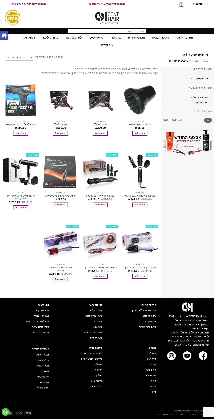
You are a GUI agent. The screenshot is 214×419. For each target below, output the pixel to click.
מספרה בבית (200, 60)
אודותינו (156, 414)
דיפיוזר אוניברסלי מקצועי (139, 124)
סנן (207, 120)
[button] (4, 35)
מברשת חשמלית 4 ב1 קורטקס (100, 195)
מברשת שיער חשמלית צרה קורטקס (100, 267)
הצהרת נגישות (168, 414)
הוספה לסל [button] (140, 133)
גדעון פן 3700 (60, 124)
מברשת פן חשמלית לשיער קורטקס (140, 267)
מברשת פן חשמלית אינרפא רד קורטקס (60, 268)
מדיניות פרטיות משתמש (187, 414)
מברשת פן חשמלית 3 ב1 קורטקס (139, 195)
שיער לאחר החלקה (199, 97)
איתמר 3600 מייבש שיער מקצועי (20, 124)
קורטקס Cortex (201, 78)
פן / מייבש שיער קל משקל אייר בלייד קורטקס (21, 197)
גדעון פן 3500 (100, 124)
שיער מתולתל (201, 103)
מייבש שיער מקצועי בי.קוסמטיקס (60, 195)
